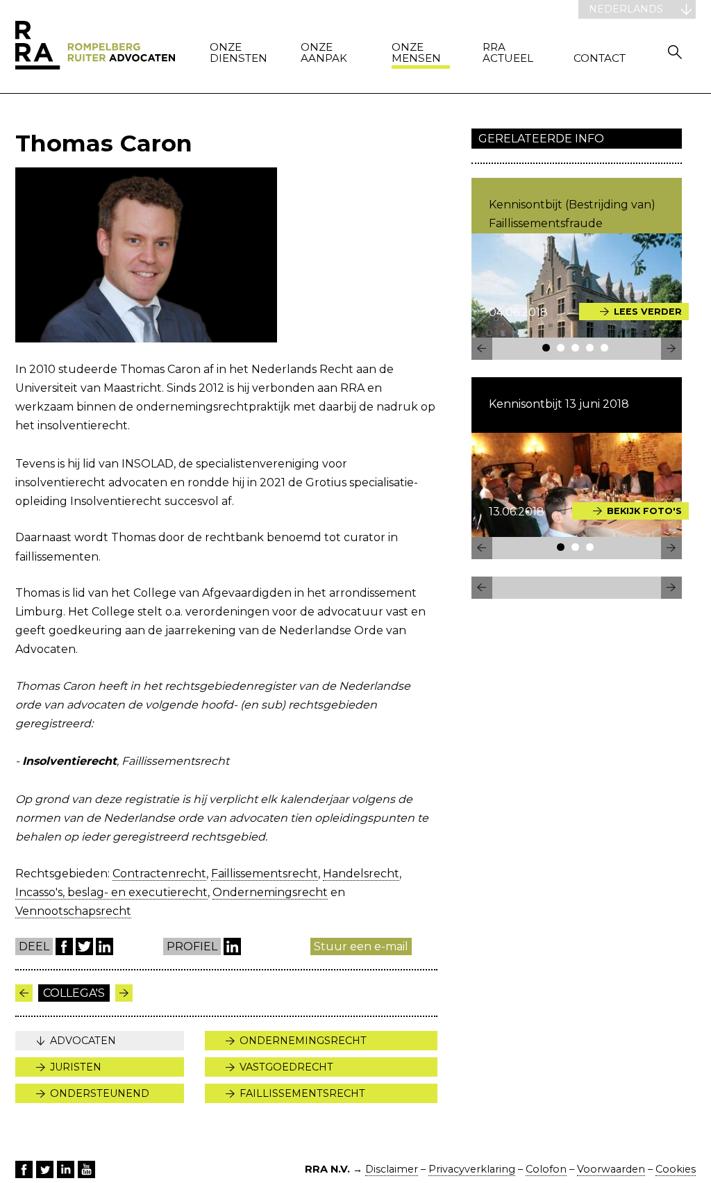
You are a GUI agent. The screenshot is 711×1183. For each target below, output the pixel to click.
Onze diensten (238, 53)
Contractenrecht (159, 873)
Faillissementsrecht (264, 873)
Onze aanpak (324, 53)
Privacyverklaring (471, 1169)
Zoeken (675, 51)
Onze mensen (416, 53)
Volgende (24, 993)
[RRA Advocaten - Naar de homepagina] (95, 46)
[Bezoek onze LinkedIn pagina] (65, 1169)
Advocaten (83, 1040)
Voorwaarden (611, 1169)
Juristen (75, 1067)
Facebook (64, 946)
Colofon (546, 1169)
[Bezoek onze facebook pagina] (24, 1169)
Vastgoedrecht (286, 1067)
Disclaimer (391, 1169)
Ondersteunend (99, 1093)
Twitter (84, 946)
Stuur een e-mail (361, 946)
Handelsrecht (361, 873)
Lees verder (648, 311)
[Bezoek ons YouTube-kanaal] (86, 1169)
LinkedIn (104, 946)
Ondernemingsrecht (270, 892)
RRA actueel (508, 53)
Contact (600, 59)
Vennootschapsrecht (73, 911)
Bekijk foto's (644, 511)
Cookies (675, 1169)
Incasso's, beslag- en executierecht (111, 892)
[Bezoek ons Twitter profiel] (44, 1169)
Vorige (124, 993)
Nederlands (626, 9)
